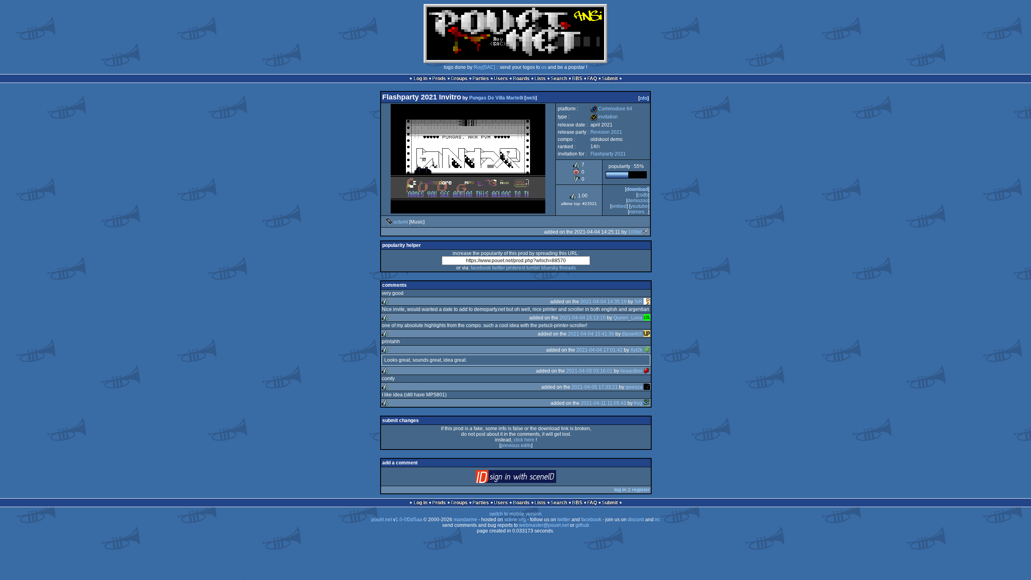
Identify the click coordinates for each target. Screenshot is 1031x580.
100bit (635, 232)
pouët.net (381, 519)
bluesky (549, 268)
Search (559, 78)
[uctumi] (389, 222)
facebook (481, 268)
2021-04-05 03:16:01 (589, 371)
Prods (439, 78)
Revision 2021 (606, 132)
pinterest (515, 268)
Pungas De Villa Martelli (496, 98)
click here (523, 440)
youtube (639, 206)
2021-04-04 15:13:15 (582, 318)
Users (501, 78)
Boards (521, 78)
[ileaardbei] (647, 371)
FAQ (592, 78)
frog (638, 403)
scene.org (515, 519)
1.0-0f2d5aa (408, 519)
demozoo (637, 200)
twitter (498, 268)
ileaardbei (631, 371)
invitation (604, 117)
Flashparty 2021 (608, 154)
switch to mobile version (515, 514)
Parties (480, 78)
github (582, 525)
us (544, 67)
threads (567, 268)
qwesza (633, 387)
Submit (610, 78)
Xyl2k (636, 350)
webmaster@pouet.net (544, 525)
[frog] (647, 403)
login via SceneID (529, 478)
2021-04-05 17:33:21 (594, 387)
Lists (540, 78)
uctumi (400, 222)
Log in (420, 78)
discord (636, 519)
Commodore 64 (611, 109)
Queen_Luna (627, 318)
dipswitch (632, 334)
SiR (638, 301)
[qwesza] (647, 387)
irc (657, 519)
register (641, 490)
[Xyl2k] (647, 350)
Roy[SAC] (484, 67)
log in (620, 490)
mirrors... (638, 212)
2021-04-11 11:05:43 (603, 403)
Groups (459, 78)
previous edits (516, 445)
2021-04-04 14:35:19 (603, 301)
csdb (643, 195)
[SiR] (647, 301)
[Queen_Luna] (647, 318)
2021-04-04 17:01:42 (599, 350)
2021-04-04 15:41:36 (591, 334)
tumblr (533, 268)
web (530, 98)
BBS (577, 78)
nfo (643, 98)
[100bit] (646, 232)
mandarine (465, 519)
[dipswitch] (647, 334)
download (637, 189)
